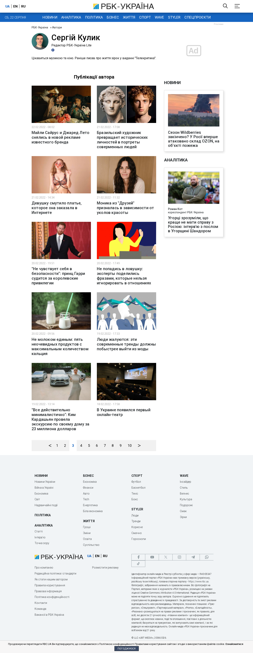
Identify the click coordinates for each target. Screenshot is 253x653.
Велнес (184, 493)
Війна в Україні (44, 487)
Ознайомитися (234, 644)
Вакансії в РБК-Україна (49, 614)
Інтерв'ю (40, 537)
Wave (159, 17)
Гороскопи (138, 539)
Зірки (183, 517)
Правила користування (50, 585)
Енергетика (90, 505)
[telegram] (193, 557)
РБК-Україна (40, 27)
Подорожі (186, 505)
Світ (37, 499)
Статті (39, 531)
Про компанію (44, 567)
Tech (86, 499)
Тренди (136, 521)
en (15, 6)
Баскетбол (138, 487)
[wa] (206, 557)
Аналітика (71, 17)
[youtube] (152, 557)
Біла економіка (93, 511)
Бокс (134, 499)
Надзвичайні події (46, 505)
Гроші (87, 527)
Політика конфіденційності (52, 597)
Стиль (184, 487)
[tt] (138, 563)
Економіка (41, 493)
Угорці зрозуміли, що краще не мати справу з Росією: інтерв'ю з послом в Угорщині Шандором (193, 224)
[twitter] (166, 557)
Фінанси (88, 487)
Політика (94, 17)
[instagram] (179, 557)
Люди (135, 515)
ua (7, 6)
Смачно (136, 533)
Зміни (87, 533)
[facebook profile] (53, 50)
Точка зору (42, 543)
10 (130, 445)
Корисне (137, 527)
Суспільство (91, 544)
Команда (40, 608)
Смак (183, 511)
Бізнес (113, 17)
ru (23, 6)
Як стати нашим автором (51, 579)
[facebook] (138, 557)
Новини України (45, 481)
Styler (174, 17)
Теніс (134, 493)
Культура (186, 499)
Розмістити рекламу (105, 567)
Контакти (41, 602)
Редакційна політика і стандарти (55, 573)
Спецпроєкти (197, 17)
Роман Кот (175, 209)
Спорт (145, 17)
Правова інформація (48, 591)
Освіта (87, 539)
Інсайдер (185, 481)
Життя (129, 17)
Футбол (136, 481)
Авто (86, 493)
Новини (49, 17)
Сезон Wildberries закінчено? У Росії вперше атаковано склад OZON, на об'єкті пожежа (193, 139)
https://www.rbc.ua (198, 581)
